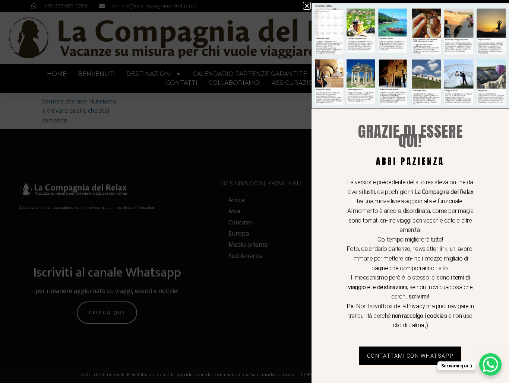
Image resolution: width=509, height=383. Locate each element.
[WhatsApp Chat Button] (490, 364)
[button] (307, 6)
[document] (254, 191)
